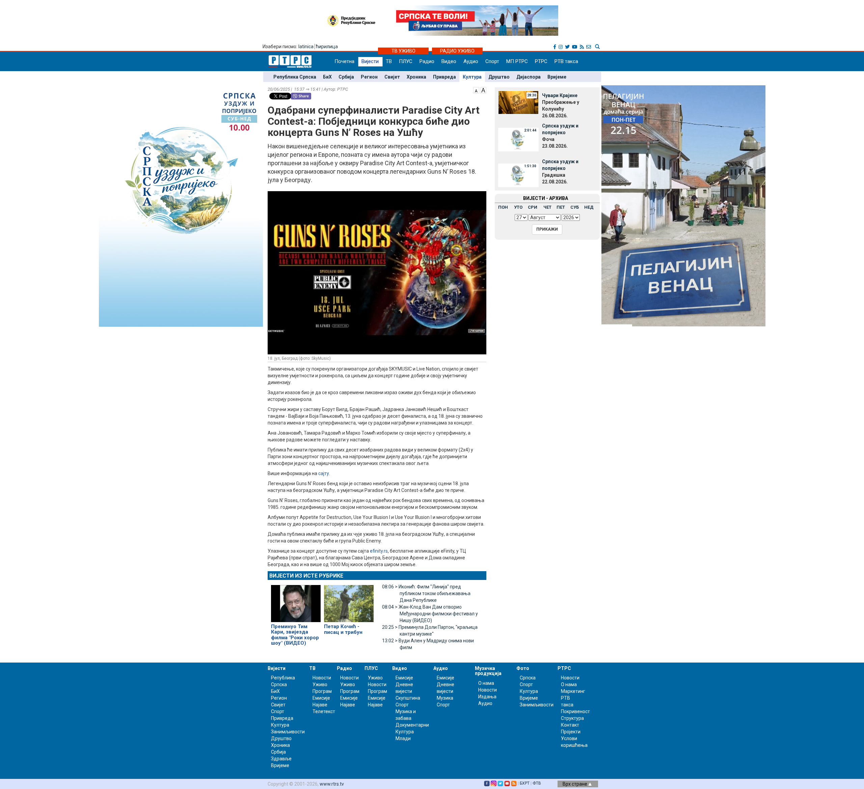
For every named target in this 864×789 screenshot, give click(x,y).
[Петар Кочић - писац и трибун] (349, 600)
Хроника (416, 77)
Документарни (412, 725)
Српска (528, 677)
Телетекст (324, 711)
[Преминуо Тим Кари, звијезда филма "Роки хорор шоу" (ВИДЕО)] (296, 600)
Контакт (570, 725)
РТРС (541, 61)
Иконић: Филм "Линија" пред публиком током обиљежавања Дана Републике (426, 593)
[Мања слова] (476, 89)
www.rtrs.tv (332, 784)
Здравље (281, 758)
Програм (322, 691)
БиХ (327, 77)
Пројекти (570, 731)
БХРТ (525, 783)
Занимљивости (288, 731)
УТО (518, 207)
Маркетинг (573, 691)
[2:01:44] (518, 139)
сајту (323, 473)
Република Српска (294, 77)
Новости (322, 677)
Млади (403, 738)
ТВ (389, 61)
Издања (487, 696)
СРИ (532, 207)
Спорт (492, 61)
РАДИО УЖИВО (457, 51)
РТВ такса (566, 61)
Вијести (370, 61)
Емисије (321, 698)
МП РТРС (517, 61)
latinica (306, 46)
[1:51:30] (518, 175)
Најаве (320, 704)
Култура (472, 77)
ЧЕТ (547, 207)
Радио (427, 61)
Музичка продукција (488, 671)
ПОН (503, 207)
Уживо (320, 684)
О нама (486, 683)
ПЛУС (405, 61)
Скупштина (408, 698)
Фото (522, 668)
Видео (448, 61)
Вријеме (556, 77)
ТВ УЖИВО (403, 51)
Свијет (392, 77)
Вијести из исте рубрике (306, 576)
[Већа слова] (483, 89)
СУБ (574, 207)
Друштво (499, 77)
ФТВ (537, 783)
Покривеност (575, 711)
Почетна (344, 61)
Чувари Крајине (559, 95)
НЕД (589, 207)
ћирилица (327, 46)
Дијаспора (528, 77)
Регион (369, 77)
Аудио (470, 61)
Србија (346, 77)
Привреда (444, 77)
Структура (572, 718)
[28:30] (518, 102)
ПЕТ (561, 207)
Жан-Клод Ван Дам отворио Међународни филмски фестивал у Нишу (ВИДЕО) (430, 613)
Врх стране (575, 784)
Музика (445, 698)
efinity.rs (379, 551)
